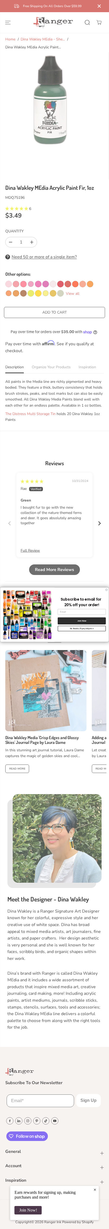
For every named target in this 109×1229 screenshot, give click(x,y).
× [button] (94, 1190)
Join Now (82, 620)
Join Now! (28, 1210)
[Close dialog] (106, 589)
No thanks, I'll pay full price (82, 628)
